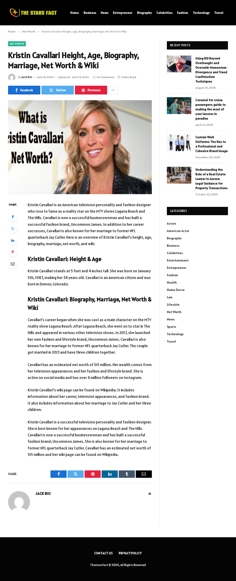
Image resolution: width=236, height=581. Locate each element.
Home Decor (176, 290)
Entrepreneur (122, 13)
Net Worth (17, 43)
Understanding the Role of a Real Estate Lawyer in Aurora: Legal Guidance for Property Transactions (211, 178)
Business (90, 13)
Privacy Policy (130, 553)
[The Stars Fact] (33, 13)
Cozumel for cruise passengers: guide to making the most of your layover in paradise (210, 109)
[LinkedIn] (12, 240)
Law (169, 297)
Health (172, 282)
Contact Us (103, 553)
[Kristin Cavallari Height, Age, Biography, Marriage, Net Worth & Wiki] (80, 147)
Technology (201, 13)
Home (74, 13)
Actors (171, 223)
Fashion (182, 13)
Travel (218, 13)
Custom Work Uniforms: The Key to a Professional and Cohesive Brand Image (211, 144)
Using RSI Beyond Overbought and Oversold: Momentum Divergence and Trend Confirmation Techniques (211, 69)
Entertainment (178, 260)
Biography (144, 13)
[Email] (12, 263)
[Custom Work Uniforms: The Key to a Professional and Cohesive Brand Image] (179, 142)
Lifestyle (173, 304)
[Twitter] (12, 228)
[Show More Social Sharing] (113, 90)
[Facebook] (12, 216)
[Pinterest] (12, 252)
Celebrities (164, 13)
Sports (171, 327)
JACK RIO (26, 77)
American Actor (178, 231)
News (104, 13)
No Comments (106, 77)
